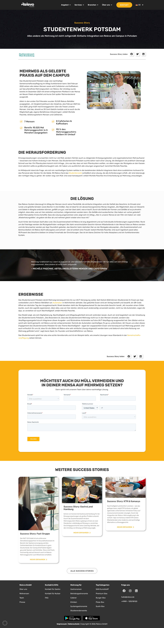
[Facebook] (124, 590)
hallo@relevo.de (127, 597)
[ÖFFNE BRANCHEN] (98, 5)
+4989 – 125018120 (129, 601)
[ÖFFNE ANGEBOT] (70, 5)
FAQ (46, 598)
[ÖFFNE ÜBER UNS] (111, 5)
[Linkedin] (136, 590)
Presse (22, 602)
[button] (131, 54)
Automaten (57, 303)
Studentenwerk (75, 173)
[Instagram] (130, 590)
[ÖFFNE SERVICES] (83, 5)
